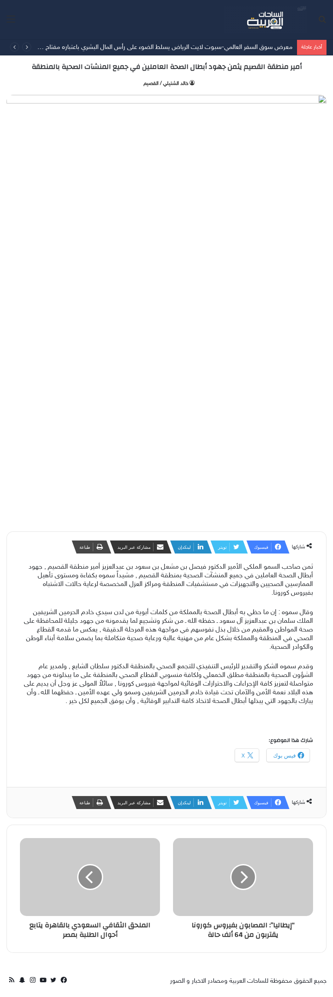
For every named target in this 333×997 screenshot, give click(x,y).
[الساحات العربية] (265, 19)
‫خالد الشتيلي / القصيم (166, 84)
